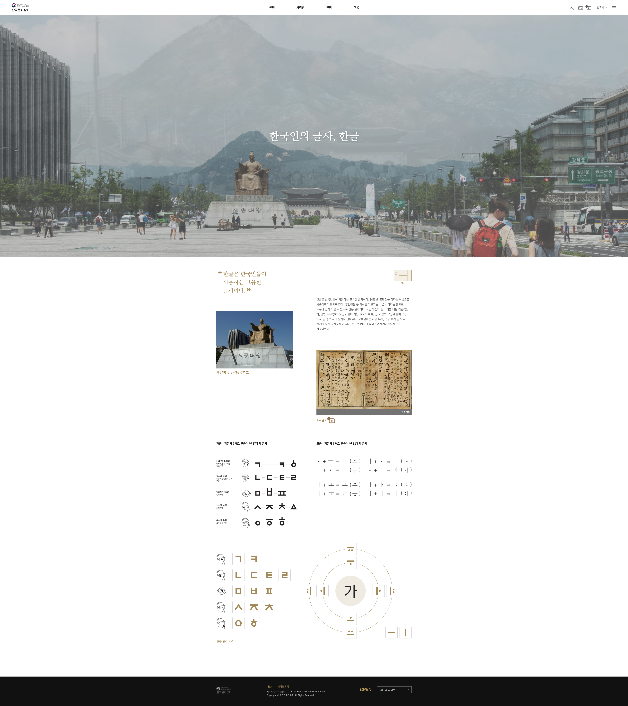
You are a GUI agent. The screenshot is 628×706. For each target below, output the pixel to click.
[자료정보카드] (588, 7)
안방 (329, 7)
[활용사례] (580, 7)
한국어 (600, 7)
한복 (356, 7)
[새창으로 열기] (365, 690)
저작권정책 (283, 686)
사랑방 (300, 7)
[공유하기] (572, 7)
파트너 (270, 686)
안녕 (272, 7)
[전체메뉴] (614, 8)
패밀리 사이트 (387, 690)
